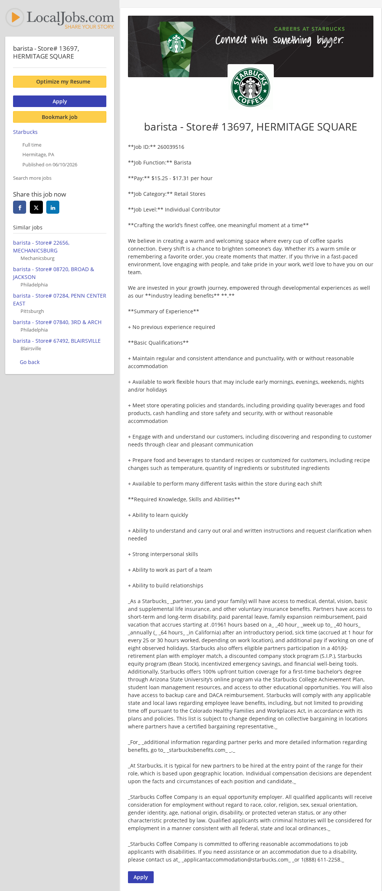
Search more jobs (32, 178)
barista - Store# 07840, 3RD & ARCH (57, 322)
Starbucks (25, 131)
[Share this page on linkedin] (52, 207)
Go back (30, 362)
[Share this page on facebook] (19, 207)
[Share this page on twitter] (36, 207)
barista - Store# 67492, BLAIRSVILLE (57, 340)
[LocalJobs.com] (59, 18)
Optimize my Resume (63, 81)
